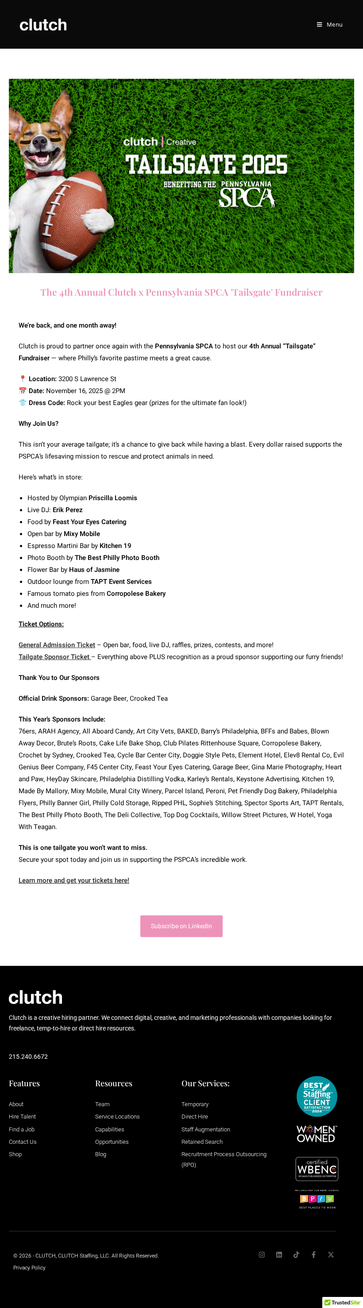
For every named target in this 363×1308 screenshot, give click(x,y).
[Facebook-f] (313, 1254)
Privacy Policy (29, 1268)
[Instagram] (262, 1254)
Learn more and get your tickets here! (74, 880)
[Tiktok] (296, 1254)
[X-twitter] (331, 1254)
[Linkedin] (279, 1254)
